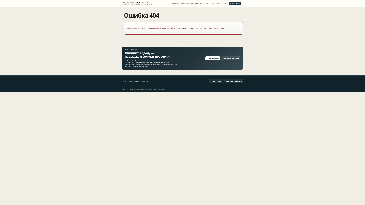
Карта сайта (146, 81)
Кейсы (218, 3)
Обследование (185, 3)
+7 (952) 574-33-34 (235, 3)
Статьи (224, 3)
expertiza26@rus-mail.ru (231, 58)
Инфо (213, 3)
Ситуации (206, 3)
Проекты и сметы (196, 3)
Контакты (137, 81)
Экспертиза (175, 3)
